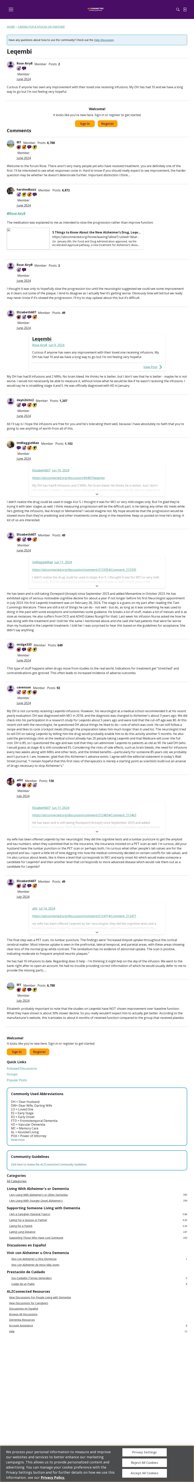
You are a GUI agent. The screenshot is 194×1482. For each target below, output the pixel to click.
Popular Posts (17, 1080)
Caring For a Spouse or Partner (98, 1220)
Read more (18, 1140)
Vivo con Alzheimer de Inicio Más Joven (35, 1265)
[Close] (188, 1463)
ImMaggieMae (28, 443)
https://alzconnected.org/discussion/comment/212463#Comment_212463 (84, 815)
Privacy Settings (144, 1452)
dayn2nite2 (25, 400)
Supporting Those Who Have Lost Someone (98, 1238)
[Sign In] (184, 9)
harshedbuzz (26, 189)
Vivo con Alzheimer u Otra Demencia (99, 1259)
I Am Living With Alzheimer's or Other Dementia (98, 1195)
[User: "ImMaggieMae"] (10, 444)
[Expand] (97, 494)
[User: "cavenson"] (10, 689)
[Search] (177, 9)
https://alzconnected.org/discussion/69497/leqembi (68, 478)
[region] (97, 1464)
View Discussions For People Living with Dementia (40, 1297)
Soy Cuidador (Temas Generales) (99, 1278)
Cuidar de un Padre (99, 1284)
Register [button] (107, 124)
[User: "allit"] (10, 781)
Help (98, 1331)
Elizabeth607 (26, 312)
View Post (150, 367)
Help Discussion (104, 40)
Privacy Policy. (53, 1477)
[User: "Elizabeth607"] (10, 313)
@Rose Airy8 (16, 213)
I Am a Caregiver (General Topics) (98, 1214)
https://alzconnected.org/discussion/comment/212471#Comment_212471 (84, 916)
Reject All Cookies (144, 1463)
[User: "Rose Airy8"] (10, 65)
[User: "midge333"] (10, 646)
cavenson (24, 687)
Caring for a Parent (98, 1226)
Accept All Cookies (144, 1473)
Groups (12, 1074)
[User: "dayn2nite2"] (10, 401)
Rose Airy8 (24, 63)
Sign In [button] (85, 124)
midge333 (24, 644)
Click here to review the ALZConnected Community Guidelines (49, 1164)
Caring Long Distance (98, 1232)
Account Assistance (98, 1325)
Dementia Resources (22, 1320)
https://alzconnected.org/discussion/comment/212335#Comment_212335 (84, 570)
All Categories (17, 1181)
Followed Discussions (22, 1068)
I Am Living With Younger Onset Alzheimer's (98, 1200)
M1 (19, 142)
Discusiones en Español (23, 1308)
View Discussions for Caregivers (28, 1303)
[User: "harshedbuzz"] (10, 191)
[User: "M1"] (10, 144)
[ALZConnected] (96, 9)
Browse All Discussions (23, 1314)
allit (20, 780)
